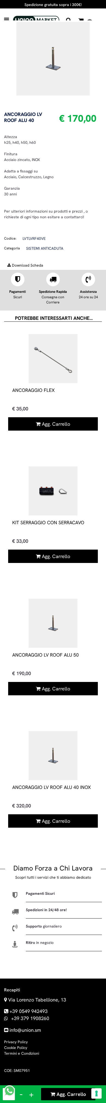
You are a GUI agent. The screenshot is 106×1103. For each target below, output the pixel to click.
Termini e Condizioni (21, 1053)
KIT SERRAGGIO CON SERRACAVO (48, 522)
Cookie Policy (15, 1047)
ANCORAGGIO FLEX (33, 390)
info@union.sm (25, 1030)
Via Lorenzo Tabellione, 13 (37, 1000)
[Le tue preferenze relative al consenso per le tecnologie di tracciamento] (96, 1093)
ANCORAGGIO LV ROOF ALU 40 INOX (51, 787)
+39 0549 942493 (29, 1011)
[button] (53, 58)
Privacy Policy (16, 1041)
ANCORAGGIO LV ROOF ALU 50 (45, 655)
